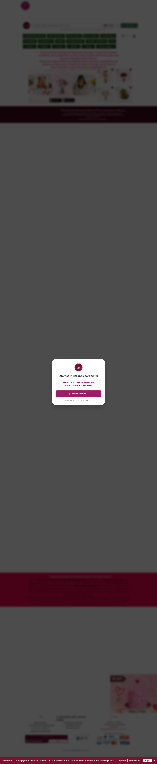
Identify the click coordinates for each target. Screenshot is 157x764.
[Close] (154, 760)
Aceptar (147, 761)
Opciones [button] (122, 761)
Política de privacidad (107, 761)
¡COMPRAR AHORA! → (78, 393)
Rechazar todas (134, 761)
